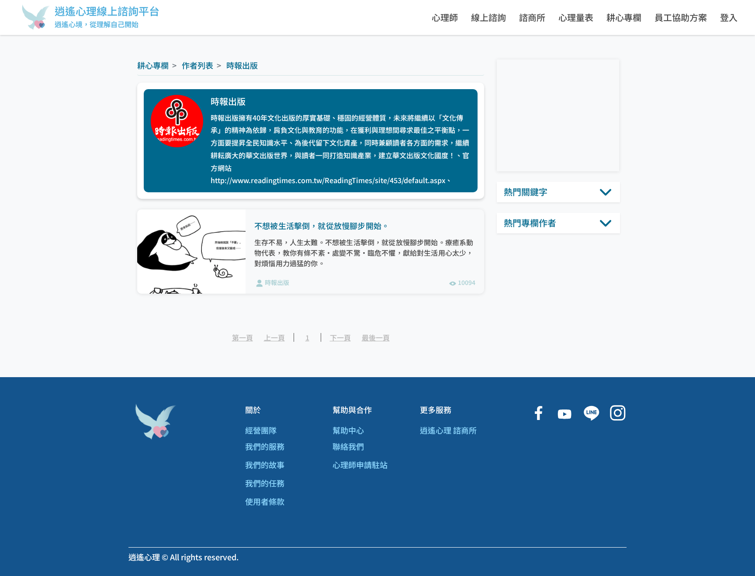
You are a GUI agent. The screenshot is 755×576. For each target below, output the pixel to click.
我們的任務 (264, 483)
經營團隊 (261, 430)
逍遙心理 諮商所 (448, 430)
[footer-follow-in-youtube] (564, 413)
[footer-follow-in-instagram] (617, 413)
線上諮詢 (488, 17)
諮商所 (532, 17)
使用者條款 (264, 501)
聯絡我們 (348, 446)
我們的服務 (264, 446)
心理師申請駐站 (360, 464)
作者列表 (196, 65)
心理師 (445, 17)
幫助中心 (348, 430)
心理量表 (575, 17)
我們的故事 (264, 464)
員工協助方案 (681, 17)
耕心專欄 (623, 17)
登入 (729, 17)
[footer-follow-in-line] (591, 413)
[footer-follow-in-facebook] (538, 413)
